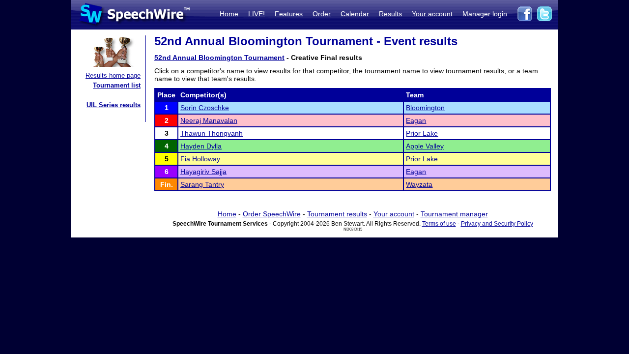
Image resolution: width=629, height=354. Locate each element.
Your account (432, 14)
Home (229, 14)
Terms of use (439, 223)
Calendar (355, 14)
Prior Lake (422, 133)
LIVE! (256, 14)
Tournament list (117, 85)
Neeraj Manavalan (208, 120)
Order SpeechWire (272, 214)
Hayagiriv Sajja (203, 172)
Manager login (484, 14)
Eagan (416, 120)
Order (322, 14)
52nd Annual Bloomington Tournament (219, 57)
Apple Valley (425, 146)
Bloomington (425, 108)
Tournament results (337, 214)
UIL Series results (113, 105)
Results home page (113, 75)
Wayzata (419, 184)
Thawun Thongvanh (211, 133)
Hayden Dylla (201, 146)
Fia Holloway (200, 159)
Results (390, 14)
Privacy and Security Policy (497, 223)
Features (289, 14)
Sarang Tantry (202, 184)
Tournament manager (454, 214)
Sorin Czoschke (204, 108)
